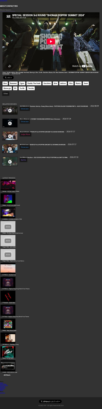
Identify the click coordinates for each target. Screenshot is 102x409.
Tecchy (31, 88)
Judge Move (25, 134)
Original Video (4, 385)
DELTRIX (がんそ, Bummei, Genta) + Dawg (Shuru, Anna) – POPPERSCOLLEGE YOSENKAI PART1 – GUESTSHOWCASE (59, 106)
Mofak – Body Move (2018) (9, 330)
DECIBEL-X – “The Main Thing (10, 344)
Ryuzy (78, 83)
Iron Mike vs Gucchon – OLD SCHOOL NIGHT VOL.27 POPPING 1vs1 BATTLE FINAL (49, 157)
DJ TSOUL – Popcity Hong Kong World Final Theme (15, 288)
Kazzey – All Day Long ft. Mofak (10, 191)
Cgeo (22, 83)
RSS (16, 6)
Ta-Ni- (22, 88)
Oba (71, 83)
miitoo (63, 83)
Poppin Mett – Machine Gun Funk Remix (13, 261)
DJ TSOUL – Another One (9, 275)
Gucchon (47, 83)
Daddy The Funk (33, 83)
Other (5, 94)
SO (15, 88)
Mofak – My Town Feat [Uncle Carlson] (12, 233)
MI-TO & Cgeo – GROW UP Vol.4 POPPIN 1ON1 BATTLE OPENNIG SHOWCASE (48, 144)
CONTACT (10, 6)
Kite (55, 83)
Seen (86, 83)
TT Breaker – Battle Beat (8, 302)
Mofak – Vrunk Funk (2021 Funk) (11, 205)
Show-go (7, 88)
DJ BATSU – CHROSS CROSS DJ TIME (12, 219)
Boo (5, 83)
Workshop (2, 387)
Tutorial (2, 389)
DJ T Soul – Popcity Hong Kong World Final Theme (15, 316)
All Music (7, 375)
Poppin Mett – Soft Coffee (9, 247)
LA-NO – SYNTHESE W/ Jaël (9, 372)
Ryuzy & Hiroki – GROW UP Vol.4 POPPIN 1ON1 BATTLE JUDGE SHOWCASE (47, 131)
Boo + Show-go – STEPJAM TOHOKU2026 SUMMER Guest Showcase (45, 119)
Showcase (25, 109)
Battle (23, 160)
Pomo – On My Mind (7, 358)
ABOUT (3, 6)
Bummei (13, 83)
